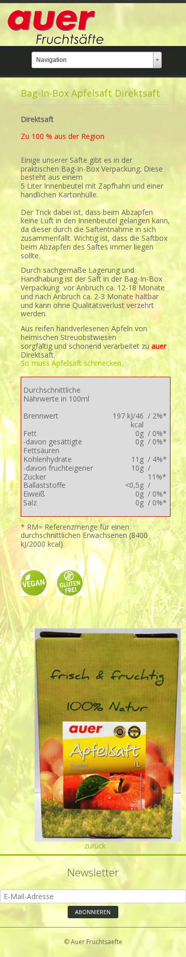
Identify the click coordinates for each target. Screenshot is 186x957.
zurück (95, 846)
